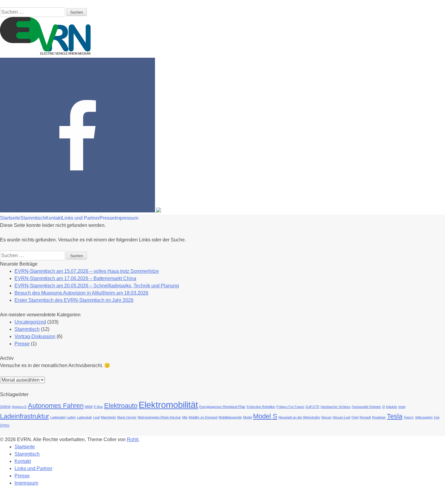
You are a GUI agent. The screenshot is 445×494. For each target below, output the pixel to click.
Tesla (394, 416)
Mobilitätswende (230, 417)
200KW (5, 406)
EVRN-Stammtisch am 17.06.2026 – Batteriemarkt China (75, 278)
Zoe (437, 417)
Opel (354, 417)
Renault (365, 417)
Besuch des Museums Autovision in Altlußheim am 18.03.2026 (81, 292)
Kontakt (53, 218)
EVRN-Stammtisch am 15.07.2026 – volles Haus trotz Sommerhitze (87, 271)
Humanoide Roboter (366, 406)
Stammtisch (32, 218)
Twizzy (409, 417)
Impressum (126, 218)
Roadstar (379, 417)
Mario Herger (127, 417)
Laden (71, 417)
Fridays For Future (290, 406)
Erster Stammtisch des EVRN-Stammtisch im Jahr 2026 (74, 300)
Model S (265, 416)
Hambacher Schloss (336, 406)
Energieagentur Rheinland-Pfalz (222, 406)
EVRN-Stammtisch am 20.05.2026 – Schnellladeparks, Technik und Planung (97, 285)
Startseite (10, 218)
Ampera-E (19, 406)
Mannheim (108, 417)
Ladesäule (84, 417)
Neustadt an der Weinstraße (299, 417)
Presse (107, 218)
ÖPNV (4, 425)
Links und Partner (81, 218)
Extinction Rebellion (261, 406)
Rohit (132, 439)
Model (247, 417)
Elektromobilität (168, 405)
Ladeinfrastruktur (24, 416)
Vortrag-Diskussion (35, 336)
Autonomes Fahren (56, 405)
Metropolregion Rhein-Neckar (159, 417)
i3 (383, 406)
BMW (89, 406)
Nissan (326, 417)
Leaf (96, 417)
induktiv (391, 406)
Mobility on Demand (203, 417)
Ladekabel (57, 417)
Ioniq (401, 406)
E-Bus (98, 406)
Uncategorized (30, 321)
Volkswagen (424, 417)
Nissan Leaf (341, 417)
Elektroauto (120, 405)
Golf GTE (312, 406)
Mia (184, 417)
